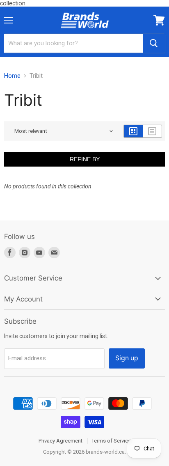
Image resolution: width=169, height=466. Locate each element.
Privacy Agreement (60, 441)
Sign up (126, 358)
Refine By (85, 159)
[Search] (154, 43)
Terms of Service (111, 441)
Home (12, 75)
